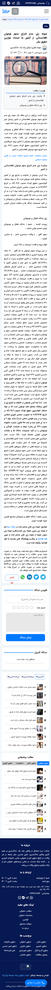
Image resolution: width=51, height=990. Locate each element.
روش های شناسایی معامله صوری (23, 804)
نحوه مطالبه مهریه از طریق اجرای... (22, 736)
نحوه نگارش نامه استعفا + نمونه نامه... (21, 829)
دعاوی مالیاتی (25, 954)
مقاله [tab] (46, 26)
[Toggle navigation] (46, 11)
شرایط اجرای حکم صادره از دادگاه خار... (21, 787)
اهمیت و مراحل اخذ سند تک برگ (23, 796)
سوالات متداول (26, 923)
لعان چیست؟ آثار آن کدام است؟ (24, 695)
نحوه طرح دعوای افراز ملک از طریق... (22, 712)
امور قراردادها (9, 950)
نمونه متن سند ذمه (29, 779)
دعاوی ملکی (41, 941)
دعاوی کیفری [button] (7, 763)
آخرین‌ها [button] (39, 676)
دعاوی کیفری (41, 946)
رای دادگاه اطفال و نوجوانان (31, 105)
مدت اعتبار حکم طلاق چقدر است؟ (23, 703)
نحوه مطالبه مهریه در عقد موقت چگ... (21, 745)
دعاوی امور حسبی (9, 946)
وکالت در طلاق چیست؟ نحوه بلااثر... (22, 728)
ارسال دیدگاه (25, 637)
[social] (18, 3)
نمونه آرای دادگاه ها (32, 19)
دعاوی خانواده (9, 941)
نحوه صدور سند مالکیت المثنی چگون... (21, 687)
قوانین (25, 919)
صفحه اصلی (44, 19)
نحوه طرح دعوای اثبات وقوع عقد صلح (21, 771)
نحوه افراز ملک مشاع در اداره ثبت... (22, 720)
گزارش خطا (12, 578)
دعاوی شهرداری (25, 950)
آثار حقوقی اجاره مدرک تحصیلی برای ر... (20, 812)
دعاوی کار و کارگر (41, 950)
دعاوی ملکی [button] (31, 763)
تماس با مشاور (34, 982)
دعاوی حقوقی (25, 941)
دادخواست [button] (19, 763)
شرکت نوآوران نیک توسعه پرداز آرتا (15, 975)
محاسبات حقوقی (25, 915)
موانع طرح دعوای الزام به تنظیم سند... (21, 820)
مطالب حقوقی (25, 911)
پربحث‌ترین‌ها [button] (13, 676)
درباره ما (25, 928)
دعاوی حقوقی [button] (43, 763)
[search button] (15, 11)
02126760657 (30, 3)
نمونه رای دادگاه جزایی (16, 19)
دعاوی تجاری (25, 946)
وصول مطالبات (41, 954)
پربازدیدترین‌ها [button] (28, 676)
